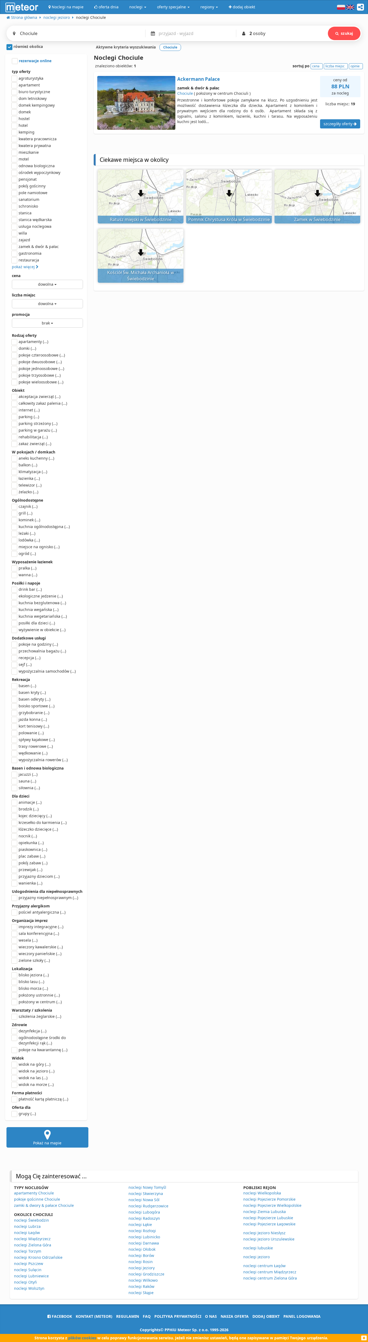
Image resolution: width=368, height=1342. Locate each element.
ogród (27, 553)
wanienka (30, 883)
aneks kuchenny (36, 458)
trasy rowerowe (36, 746)
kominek (29, 519)
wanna (28, 574)
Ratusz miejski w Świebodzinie (141, 219)
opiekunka (31, 842)
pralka (27, 568)
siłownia (29, 787)
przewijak (30, 869)
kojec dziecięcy (35, 815)
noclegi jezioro (256, 1256)
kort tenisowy (34, 726)
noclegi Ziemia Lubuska (264, 1211)
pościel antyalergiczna (42, 912)
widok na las (33, 1077)
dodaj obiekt (266, 1316)
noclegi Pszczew (28, 1263)
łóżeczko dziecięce (38, 829)
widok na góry (34, 1064)
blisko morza (33, 988)
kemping (26, 132)
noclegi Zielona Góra (32, 1244)
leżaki (27, 533)
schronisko (28, 206)
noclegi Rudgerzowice (148, 1205)
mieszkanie (29, 152)
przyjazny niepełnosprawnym (48, 897)
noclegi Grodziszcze (146, 1274)
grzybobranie (34, 712)
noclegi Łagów (27, 1232)
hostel (24, 118)
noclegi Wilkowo (143, 1280)
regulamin (127, 1316)
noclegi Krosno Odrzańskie (38, 1257)
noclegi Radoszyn (144, 1218)
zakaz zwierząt (35, 443)
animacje (30, 802)
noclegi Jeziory (142, 1267)
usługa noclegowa (35, 226)
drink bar (30, 589)
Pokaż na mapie (47, 1142)
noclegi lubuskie (258, 1247)
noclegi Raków (141, 1286)
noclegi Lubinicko (144, 1236)
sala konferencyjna (39, 933)
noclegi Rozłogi (142, 1230)
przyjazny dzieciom (39, 876)
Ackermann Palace (198, 79)
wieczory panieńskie (40, 953)
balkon (28, 464)
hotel (23, 125)
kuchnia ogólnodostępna (44, 526)
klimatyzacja (33, 471)
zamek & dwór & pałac (39, 246)
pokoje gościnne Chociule (37, 1199)
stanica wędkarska (35, 219)
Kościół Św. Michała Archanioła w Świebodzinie (140, 276)
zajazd (24, 239)
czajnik (28, 506)
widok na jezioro (36, 1071)
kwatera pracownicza (38, 138)
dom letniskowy (33, 98)
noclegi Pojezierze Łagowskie (269, 1223)
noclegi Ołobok (142, 1249)
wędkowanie (33, 753)
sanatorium (29, 199)
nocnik (28, 835)
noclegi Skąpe (141, 1292)
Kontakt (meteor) (94, 1316)
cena (16, 275)
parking (29, 416)
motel (24, 159)
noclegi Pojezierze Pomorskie (269, 1199)
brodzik (29, 809)
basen (27, 685)
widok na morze (36, 1084)
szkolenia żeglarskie (40, 1016)
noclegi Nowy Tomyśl (147, 1187)
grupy (27, 1113)
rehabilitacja (33, 436)
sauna (27, 781)
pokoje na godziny (38, 644)
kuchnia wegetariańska (43, 616)
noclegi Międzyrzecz (32, 1238)
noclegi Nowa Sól (144, 1199)
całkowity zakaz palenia (43, 403)
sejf (25, 664)
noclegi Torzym (27, 1251)
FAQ (147, 1316)
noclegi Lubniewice (31, 1275)
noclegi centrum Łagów (264, 1265)
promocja (21, 314)
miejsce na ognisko (39, 546)
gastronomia (30, 253)
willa (23, 233)
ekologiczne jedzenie (41, 596)
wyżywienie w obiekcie (42, 629)
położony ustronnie (39, 995)
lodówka (29, 540)
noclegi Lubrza (27, 1226)
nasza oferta (235, 1316)
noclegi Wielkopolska (262, 1193)
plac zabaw (32, 856)
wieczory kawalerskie (41, 946)
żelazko (28, 491)
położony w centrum (40, 1001)
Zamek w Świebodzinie (317, 219)
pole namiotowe (33, 192)
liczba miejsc (23, 295)
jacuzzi (28, 774)
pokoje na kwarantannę (43, 1049)
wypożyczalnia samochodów (47, 671)
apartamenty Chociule (34, 1193)
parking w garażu (38, 430)
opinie (355, 66)
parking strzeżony (38, 423)
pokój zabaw (33, 862)
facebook (61, 1316)
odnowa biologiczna (37, 165)
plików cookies (82, 1337)
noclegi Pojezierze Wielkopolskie (272, 1205)
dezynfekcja (32, 1030)
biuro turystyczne (34, 91)
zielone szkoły (34, 960)
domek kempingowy (37, 105)
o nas (211, 1316)
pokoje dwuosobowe (40, 361)
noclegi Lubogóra (144, 1212)
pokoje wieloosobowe (41, 382)
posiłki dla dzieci (37, 622)
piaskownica (33, 849)
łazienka (29, 478)
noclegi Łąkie (140, 1224)
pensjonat (28, 179)
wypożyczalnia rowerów (43, 759)
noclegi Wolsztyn (29, 1288)
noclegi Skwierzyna (146, 1193)
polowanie (31, 732)
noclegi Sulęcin (27, 1269)
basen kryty (32, 692)
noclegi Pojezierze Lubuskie (268, 1217)
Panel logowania (302, 1316)
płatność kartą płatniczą (43, 1099)
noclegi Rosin (141, 1261)
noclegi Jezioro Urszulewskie (268, 1239)
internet (29, 410)
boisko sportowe (36, 705)
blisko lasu (31, 981)
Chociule (185, 93)
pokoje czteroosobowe (42, 355)
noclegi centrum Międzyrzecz (269, 1271)
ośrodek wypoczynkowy (39, 172)
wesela (28, 940)
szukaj (347, 33)
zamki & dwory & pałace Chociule (44, 1205)
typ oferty (21, 71)
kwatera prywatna (35, 145)
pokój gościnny (32, 185)
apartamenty (33, 341)
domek (25, 111)
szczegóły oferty (338, 123)
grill (25, 513)
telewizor (30, 485)
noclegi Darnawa (144, 1243)
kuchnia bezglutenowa (42, 602)
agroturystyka (31, 78)
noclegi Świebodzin (31, 1220)
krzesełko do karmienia (43, 822)
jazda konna (33, 719)
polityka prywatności (177, 1316)
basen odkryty (34, 699)
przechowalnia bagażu (42, 650)
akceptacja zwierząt (39, 396)
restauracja (29, 260)
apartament (29, 85)
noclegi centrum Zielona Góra (270, 1278)
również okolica (27, 46)
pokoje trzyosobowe (40, 375)
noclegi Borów (141, 1255)
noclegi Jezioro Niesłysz (264, 1232)
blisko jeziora (34, 974)
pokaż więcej (24, 266)
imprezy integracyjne (41, 926)
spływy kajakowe (37, 739)
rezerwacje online (34, 60)
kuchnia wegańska (38, 609)
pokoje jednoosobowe (41, 368)
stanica (25, 212)
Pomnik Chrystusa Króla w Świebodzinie (229, 219)
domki (27, 348)
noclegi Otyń (25, 1282)
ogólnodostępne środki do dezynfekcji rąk (42, 1040)
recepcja (29, 657)
